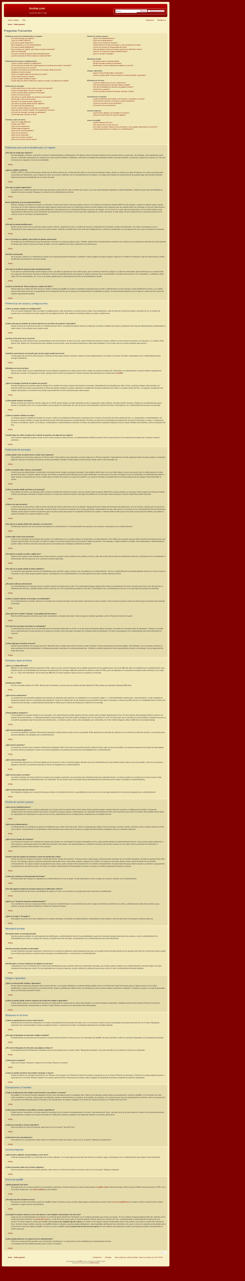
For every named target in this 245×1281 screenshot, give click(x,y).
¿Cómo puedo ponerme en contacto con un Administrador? (113, 129)
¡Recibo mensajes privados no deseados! (107, 63)
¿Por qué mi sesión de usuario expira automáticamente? (30, 54)
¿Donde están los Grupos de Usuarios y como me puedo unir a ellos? (117, 45)
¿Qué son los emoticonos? (20, 126)
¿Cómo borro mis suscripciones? (104, 105)
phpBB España (94, 1263)
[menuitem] (22, 20)
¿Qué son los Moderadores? (103, 40)
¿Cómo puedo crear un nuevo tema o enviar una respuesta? (32, 88)
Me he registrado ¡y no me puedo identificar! (26, 45)
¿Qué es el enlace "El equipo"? (103, 54)
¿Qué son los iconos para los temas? (24, 139)
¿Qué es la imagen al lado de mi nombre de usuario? (29, 74)
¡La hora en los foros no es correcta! (23, 68)
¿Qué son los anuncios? (19, 133)
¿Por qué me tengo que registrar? (22, 38)
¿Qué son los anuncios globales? (22, 130)
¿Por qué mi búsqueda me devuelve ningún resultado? (111, 85)
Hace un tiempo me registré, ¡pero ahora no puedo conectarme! (33, 49)
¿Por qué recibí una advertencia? (22, 105)
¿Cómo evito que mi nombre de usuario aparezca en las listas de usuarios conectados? (41, 65)
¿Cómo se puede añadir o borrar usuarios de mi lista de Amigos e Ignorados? (119, 75)
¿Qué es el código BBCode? (21, 122)
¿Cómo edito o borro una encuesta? (23, 99)
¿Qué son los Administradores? (104, 38)
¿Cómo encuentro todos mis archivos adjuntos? (109, 115)
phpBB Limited (103, 1187)
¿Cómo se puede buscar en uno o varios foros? (109, 83)
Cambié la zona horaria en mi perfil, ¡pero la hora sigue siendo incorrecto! (36, 70)
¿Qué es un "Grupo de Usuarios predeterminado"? (110, 51)
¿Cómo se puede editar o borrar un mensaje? (26, 90)
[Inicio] (17, 9)
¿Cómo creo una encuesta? (20, 95)
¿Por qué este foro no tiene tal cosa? (105, 125)
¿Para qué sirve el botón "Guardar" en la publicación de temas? (33, 110)
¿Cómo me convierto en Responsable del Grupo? (110, 47)
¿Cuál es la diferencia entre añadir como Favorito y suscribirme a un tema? (119, 99)
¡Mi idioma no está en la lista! (21, 72)
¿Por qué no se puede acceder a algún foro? (26, 101)
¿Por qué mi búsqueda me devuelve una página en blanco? (113, 87)
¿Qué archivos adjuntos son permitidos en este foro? (111, 113)
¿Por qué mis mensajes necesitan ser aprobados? (28, 112)
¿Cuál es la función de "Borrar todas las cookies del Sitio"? (31, 56)
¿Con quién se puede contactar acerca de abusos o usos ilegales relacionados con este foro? (125, 127)
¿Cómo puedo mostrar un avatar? (22, 76)
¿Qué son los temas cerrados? (22, 137)
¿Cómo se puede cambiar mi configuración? (26, 63)
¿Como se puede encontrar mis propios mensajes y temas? (113, 91)
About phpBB (38, 1190)
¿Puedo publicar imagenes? (20, 128)
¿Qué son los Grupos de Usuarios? (105, 43)
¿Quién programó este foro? (102, 122)
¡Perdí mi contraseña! (18, 51)
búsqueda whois (42, 1219)
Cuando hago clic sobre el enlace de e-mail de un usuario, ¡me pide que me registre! (40, 81)
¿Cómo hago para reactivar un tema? (24, 114)
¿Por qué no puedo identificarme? (22, 47)
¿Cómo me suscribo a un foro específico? (107, 103)
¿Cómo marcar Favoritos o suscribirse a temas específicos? (114, 101)
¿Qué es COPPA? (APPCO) (21, 40)
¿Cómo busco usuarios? (101, 89)
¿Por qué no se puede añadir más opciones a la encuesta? (31, 97)
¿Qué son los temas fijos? (20, 135)
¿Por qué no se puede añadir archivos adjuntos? (28, 103)
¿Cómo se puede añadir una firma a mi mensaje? (28, 92)
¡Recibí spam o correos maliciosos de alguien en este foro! (113, 65)
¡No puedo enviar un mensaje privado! (106, 61)
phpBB (119, 373)
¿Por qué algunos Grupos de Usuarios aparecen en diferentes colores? (117, 49)
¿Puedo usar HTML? (18, 124)
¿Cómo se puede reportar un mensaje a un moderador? (30, 108)
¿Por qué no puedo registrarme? (22, 43)
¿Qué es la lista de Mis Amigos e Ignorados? (108, 73)
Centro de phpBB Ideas (120, 1202)
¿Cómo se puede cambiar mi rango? (23, 78)
